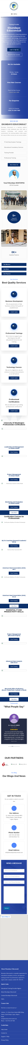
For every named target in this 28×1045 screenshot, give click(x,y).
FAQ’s (2, 999)
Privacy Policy (5, 1040)
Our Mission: (7, 264)
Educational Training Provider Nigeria (11, 988)
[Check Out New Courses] (14, 87)
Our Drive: (6, 269)
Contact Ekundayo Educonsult (9, 995)
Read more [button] (14, 741)
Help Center (4, 1029)
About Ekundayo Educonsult (8, 992)
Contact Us (4, 1033)
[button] (14, 14)
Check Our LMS (14, 92)
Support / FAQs (5, 1036)
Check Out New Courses (14, 90)
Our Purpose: (7, 273)
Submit (7, 908)
